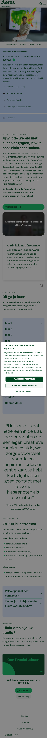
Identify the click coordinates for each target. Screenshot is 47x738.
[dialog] (23, 369)
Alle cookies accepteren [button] (24, 379)
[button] (23, 391)
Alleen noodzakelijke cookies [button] (24, 385)
